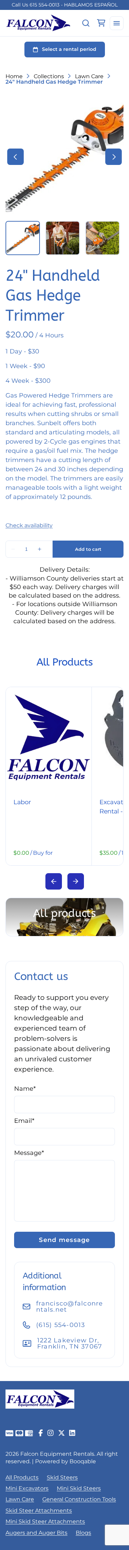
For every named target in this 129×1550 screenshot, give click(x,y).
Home (14, 76)
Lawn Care (89, 76)
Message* (29, 1153)
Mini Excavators (27, 1488)
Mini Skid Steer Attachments (45, 1521)
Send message (64, 1240)
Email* (24, 1121)
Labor (22, 802)
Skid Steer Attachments (39, 1510)
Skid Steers (62, 1477)
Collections (49, 76)
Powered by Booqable (65, 1461)
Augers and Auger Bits (36, 1533)
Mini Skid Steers (79, 1488)
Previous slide (53, 881)
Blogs (83, 1533)
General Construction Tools (79, 1499)
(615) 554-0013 (60, 1325)
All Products (22, 1477)
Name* (25, 1088)
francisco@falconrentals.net (69, 1306)
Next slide (75, 881)
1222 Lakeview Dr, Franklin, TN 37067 (70, 1343)
